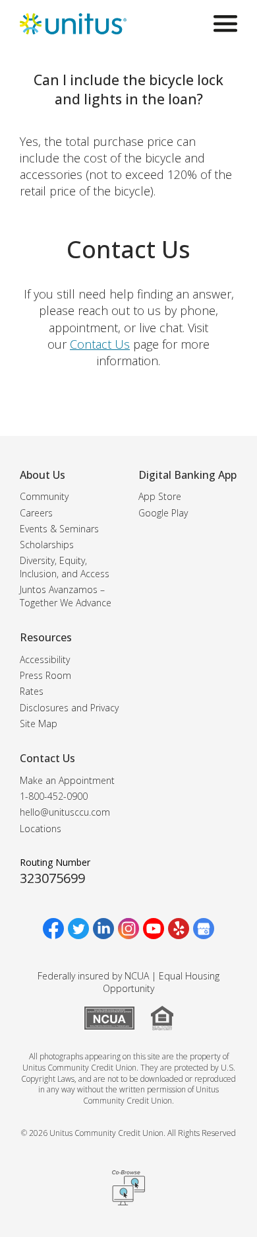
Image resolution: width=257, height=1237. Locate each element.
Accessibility (45, 659)
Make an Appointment (67, 780)
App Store (159, 496)
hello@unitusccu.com (65, 812)
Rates (31, 691)
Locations (40, 828)
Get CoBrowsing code (128, 1188)
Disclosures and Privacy (69, 707)
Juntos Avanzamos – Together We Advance (65, 596)
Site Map (38, 723)
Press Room (45, 675)
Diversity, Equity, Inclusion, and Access (64, 567)
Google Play (163, 513)
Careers (36, 513)
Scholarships (47, 544)
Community (44, 496)
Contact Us (100, 344)
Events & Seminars (59, 528)
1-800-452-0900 (54, 796)
